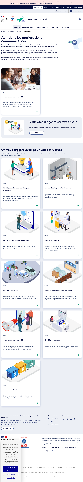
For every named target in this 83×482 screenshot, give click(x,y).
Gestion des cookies (39, 467)
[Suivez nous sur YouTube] (71, 419)
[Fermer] (71, 2)
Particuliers (60, 7)
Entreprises (38, 7)
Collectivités (48, 7)
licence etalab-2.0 (59, 472)
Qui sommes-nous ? (54, 425)
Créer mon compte (60, 11)
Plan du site (60, 467)
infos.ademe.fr (69, 447)
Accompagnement (28, 27)
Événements (55, 27)
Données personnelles (27, 467)
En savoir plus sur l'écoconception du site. (46, 476)
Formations (65, 27)
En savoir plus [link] (11, 478)
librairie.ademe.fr (56, 447)
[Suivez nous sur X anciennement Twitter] (64, 419)
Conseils (17, 27)
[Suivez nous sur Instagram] (74, 419)
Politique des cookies (70, 467)
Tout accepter (10, 467)
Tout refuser (11, 471)
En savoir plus (35, 133)
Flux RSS (50, 422)
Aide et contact (53, 419)
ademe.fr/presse (47, 451)
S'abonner (6, 429)
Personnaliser (11, 474)
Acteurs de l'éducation (74, 7)
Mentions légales (51, 467)
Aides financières (42, 27)
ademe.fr (44, 447)
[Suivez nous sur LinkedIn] (67, 419)
